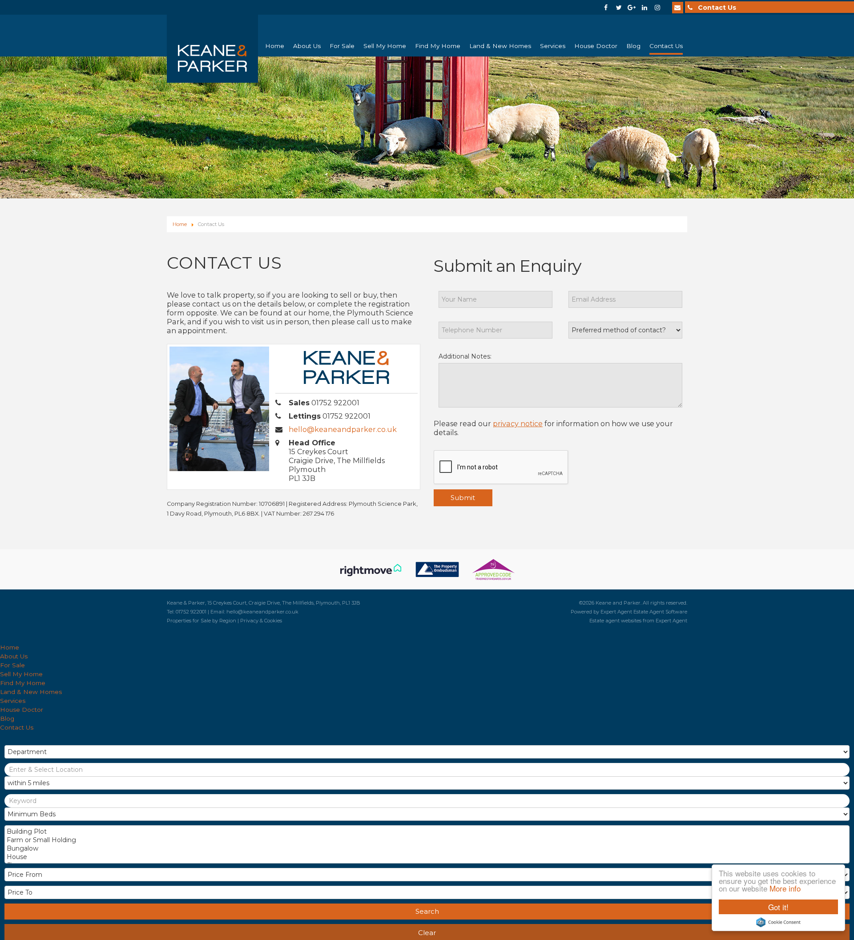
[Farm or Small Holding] (426, 840)
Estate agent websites (615, 620)
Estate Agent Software (660, 612)
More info (785, 888)
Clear (427, 932)
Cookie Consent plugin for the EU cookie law (778, 922)
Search (427, 911)
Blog (633, 45)
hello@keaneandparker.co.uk (343, 429)
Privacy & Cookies (261, 620)
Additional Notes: (465, 356)
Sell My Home (384, 45)
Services (552, 45)
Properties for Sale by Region (201, 620)
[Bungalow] (426, 848)
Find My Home (437, 45)
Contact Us (666, 45)
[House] (426, 857)
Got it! (778, 906)
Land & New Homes (500, 45)
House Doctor (595, 45)
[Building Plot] (426, 831)
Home (274, 45)
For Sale (342, 45)
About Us (307, 45)
